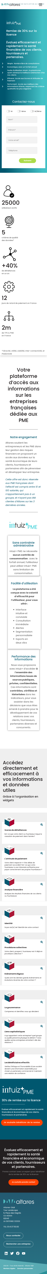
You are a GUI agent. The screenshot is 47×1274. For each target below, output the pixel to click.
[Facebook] (18, 1253)
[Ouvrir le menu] (40, 4)
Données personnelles (25, 1268)
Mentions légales (9, 1268)
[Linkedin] (6, 1253)
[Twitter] (12, 1253)
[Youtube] (23, 1253)
